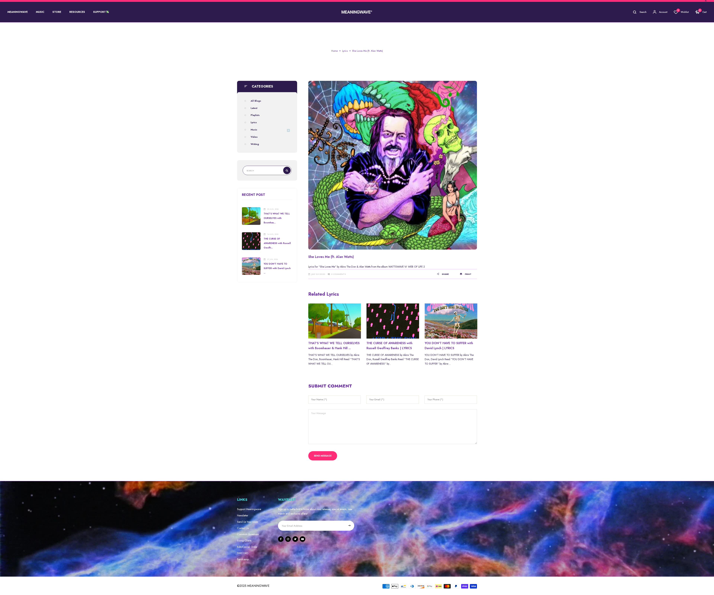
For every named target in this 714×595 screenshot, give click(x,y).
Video (254, 137)
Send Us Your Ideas (247, 522)
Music (254, 129)
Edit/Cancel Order (247, 547)
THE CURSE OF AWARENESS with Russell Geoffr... (277, 243)
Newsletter (242, 515)
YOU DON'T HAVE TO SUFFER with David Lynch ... (277, 268)
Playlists (255, 115)
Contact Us (243, 528)
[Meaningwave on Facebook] (281, 539)
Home (334, 51)
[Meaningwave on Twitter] (295, 539)
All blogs (256, 101)
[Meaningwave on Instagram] (288, 539)
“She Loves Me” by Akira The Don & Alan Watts (345, 267)
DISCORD (242, 553)
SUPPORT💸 (101, 12)
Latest (254, 108)
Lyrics (345, 51)
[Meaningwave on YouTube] (302, 539)
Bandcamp (243, 559)
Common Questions (248, 534)
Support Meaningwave (249, 509)
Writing (255, 144)
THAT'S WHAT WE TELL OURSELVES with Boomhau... (277, 218)
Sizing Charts (244, 540)
